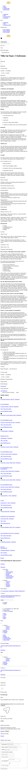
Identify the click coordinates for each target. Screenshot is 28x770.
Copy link (3, 705)
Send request (3, 386)
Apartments (5, 14)
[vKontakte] (5, 598)
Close (2, 721)
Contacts (8, 586)
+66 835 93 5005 (4, 595)
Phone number (5, 747)
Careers (7, 582)
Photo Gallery (3, 41)
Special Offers (6, 9)
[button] (1, 714)
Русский (5, 602)
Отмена (6, 731)
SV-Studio (10, 611)
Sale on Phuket (6, 29)
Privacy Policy (6, 610)
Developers (5, 17)
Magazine (8, 585)
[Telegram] (3, 598)
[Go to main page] (6, 3)
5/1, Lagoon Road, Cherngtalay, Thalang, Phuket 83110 (13, 591)
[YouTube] (7, 598)
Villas (4, 15)
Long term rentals (7, 25)
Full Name (4, 744)
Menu (4, 618)
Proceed (2, 736)
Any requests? (5, 760)
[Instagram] (1, 598)
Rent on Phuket (6, 30)
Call (1, 390)
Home (4, 613)
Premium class (6, 8)
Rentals (4, 7)
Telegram (3, 564)
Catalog (5, 614)
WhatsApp (5, 390)
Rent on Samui (6, 32)
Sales (4, 6)
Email (3, 749)
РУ (1, 647)
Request (2, 558)
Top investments (6, 16)
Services (8, 584)
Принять (3, 731)
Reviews (8, 629)
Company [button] (5, 625)
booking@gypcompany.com (14, 595)
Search (4, 617)
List (4, 616)
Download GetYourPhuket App (7, 596)
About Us (8, 581)
